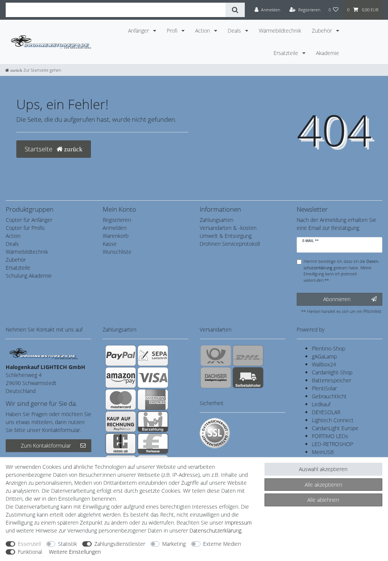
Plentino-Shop (328, 348)
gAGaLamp (324, 356)
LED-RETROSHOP (332, 444)
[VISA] (153, 377)
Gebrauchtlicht (329, 396)
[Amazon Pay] (121, 377)
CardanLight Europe (335, 428)
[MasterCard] (121, 399)
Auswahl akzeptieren (323, 469)
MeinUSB (323, 452)
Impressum (238, 522)
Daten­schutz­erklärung (215, 530)
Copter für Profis (25, 227)
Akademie (327, 53)
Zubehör (322, 30)
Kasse (110, 243)
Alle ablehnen (323, 499)
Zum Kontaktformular (46, 445)
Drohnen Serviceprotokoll (230, 243)
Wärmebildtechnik (280, 30)
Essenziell (29, 543)
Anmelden (115, 227)
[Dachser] (216, 377)
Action (203, 30)
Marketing (174, 543)
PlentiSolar (324, 388)
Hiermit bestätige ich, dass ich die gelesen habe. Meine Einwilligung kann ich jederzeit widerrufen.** (341, 270)
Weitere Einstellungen (75, 551)
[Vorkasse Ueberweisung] (153, 443)
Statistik (67, 543)
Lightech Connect (333, 420)
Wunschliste (117, 251)
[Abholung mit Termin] (248, 377)
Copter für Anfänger (29, 219)
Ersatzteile (287, 53)
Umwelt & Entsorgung (226, 235)
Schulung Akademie (29, 275)
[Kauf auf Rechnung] (121, 421)
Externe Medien (222, 543)
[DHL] (248, 355)
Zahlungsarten (216, 219)
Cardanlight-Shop (332, 372)
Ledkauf (321, 404)
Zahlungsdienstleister (119, 543)
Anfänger (139, 30)
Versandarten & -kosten (228, 227)
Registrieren (117, 219)
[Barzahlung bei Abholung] (153, 421)
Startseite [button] (39, 149)
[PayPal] (121, 355)
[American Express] (153, 399)
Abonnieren (336, 299)
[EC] (121, 443)
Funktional (30, 551)
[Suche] (235, 10)
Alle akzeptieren (323, 484)
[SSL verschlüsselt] (215, 433)
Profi (173, 30)
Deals (235, 30)
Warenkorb (115, 235)
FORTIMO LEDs (330, 436)
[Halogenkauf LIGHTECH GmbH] (43, 353)
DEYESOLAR (326, 412)
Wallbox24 (324, 364)
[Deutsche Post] (216, 355)
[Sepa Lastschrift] (153, 355)
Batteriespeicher (331, 380)
